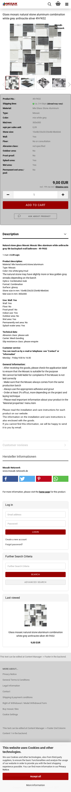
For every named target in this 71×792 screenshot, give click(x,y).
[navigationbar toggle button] (66, 4)
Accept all (35, 776)
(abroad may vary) (55, 104)
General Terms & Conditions (16, 680)
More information (35, 785)
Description (11, 234)
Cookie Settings (10, 714)
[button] (8, 195)
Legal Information (11, 685)
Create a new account (16, 539)
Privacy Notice (10, 674)
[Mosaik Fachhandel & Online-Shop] (8, 4)
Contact (6, 691)
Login (35, 532)
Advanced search (35, 582)
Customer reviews (15, 445)
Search (35, 574)
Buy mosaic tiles (11, 709)
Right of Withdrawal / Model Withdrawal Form (25, 703)
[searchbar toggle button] (49, 4)
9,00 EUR (35, 642)
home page (44, 492)
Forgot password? (14, 544)
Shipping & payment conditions (18, 697)
